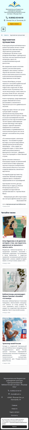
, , (15, 398)
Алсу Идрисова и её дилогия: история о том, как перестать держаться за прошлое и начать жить (14, 244)
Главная (14, 405)
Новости (6, 35)
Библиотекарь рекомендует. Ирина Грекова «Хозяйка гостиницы (14, 296)
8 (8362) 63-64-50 (15, 391)
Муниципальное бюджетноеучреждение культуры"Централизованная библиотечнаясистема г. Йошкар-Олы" (14, 12)
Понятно (14, 426)
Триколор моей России (11, 343)
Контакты (14, 415)
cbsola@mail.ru (16, 394)
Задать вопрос (14, 24)
